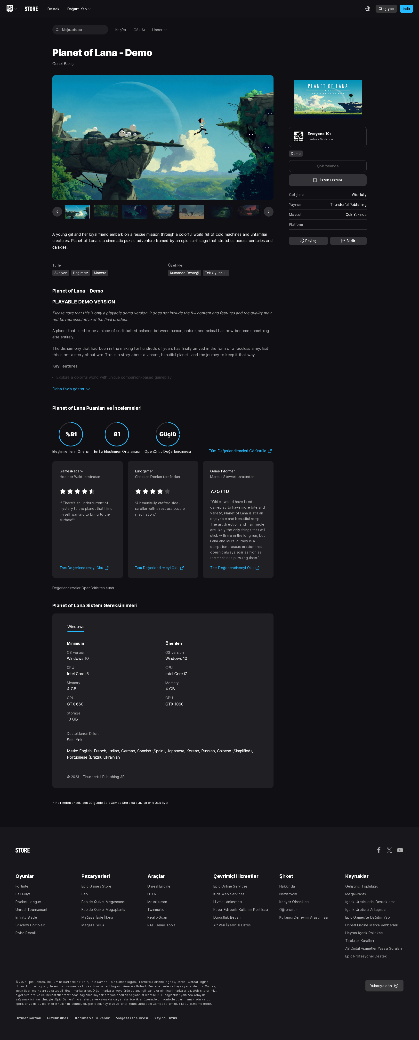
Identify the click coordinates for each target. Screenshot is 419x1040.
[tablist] (163, 627)
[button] (163, 389)
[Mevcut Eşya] (77, 212)
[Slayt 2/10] (105, 212)
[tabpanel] (163, 677)
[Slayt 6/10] (220, 212)
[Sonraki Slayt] (269, 212)
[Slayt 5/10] (191, 212)
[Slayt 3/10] (134, 212)
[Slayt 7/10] (248, 212)
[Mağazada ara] (57, 29)
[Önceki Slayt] (57, 212)
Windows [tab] (75, 626)
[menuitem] (121, 30)
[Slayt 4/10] (163, 212)
